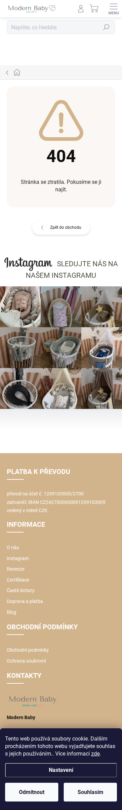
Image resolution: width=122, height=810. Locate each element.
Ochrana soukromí (26, 661)
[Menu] (113, 8)
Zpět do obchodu (65, 227)
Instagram (18, 558)
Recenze (15, 569)
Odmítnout (31, 792)
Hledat (106, 27)
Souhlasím (90, 792)
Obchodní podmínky (28, 650)
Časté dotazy (21, 590)
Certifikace (18, 580)
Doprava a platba (25, 601)
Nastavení (61, 770)
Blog (11, 612)
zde (95, 753)
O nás (13, 547)
